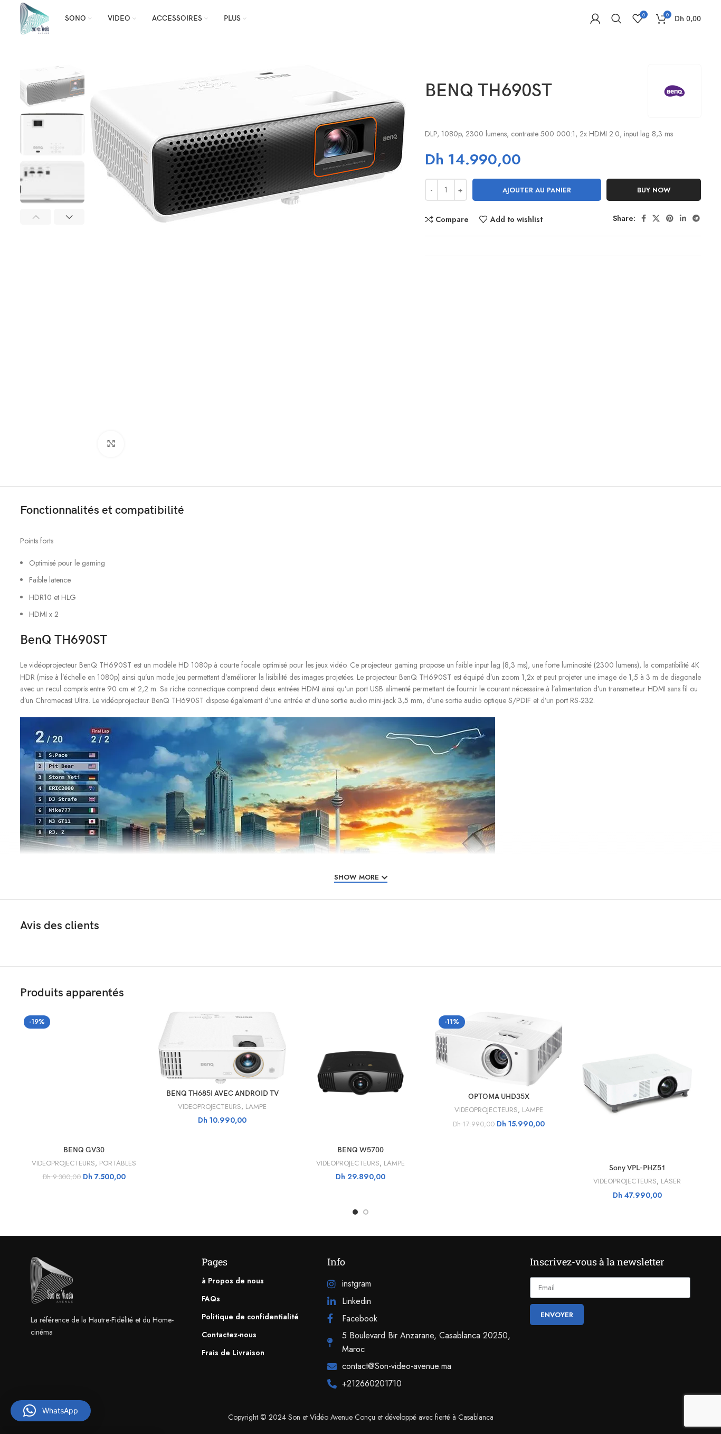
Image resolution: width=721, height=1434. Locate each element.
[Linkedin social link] (683, 218)
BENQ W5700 (360, 1149)
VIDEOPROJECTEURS (63, 1163)
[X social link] (656, 218)
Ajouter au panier (536, 190)
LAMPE (256, 1107)
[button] (51, 1410)
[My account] (595, 18)
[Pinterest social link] (670, 218)
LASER (671, 1181)
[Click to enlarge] (111, 444)
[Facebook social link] (643, 218)
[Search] (616, 18)
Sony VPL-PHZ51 (637, 1167)
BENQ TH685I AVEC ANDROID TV (222, 1093)
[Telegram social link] (696, 218)
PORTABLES (117, 1163)
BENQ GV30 (84, 1149)
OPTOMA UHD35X (498, 1096)
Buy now (654, 190)
